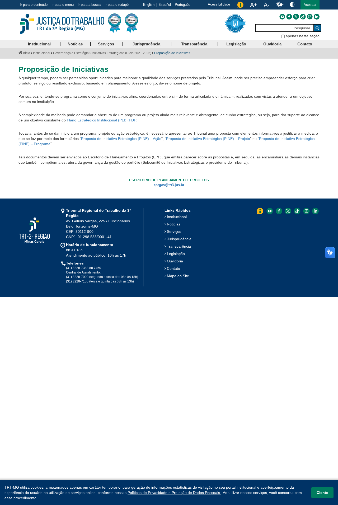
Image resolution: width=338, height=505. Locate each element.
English (148, 5)
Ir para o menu (62, 5)
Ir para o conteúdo (34, 5)
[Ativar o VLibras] (280, 5)
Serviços (174, 231)
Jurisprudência (179, 239)
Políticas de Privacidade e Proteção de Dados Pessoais (174, 492)
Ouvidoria (175, 261)
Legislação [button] (236, 44)
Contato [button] (304, 44)
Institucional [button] (39, 44)
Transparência (179, 246)
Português (182, 5)
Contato (173, 268)
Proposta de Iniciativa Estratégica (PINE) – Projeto (208, 138)
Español (164, 5)
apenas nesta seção (303, 36)
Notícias (173, 224)
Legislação (176, 254)
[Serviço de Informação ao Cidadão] (240, 5)
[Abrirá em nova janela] (282, 17)
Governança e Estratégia (71, 53)
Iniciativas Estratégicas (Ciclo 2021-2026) (121, 53)
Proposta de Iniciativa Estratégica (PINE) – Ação (121, 138)
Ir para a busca (89, 5)
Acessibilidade (219, 4)
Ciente (322, 492)
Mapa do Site (178, 276)
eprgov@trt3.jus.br (169, 185)
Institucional (41, 53)
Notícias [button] (75, 44)
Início (26, 53)
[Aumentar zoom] (253, 5)
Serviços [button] (106, 44)
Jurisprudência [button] (146, 44)
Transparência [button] (194, 44)
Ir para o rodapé (117, 5)
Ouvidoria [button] (272, 44)
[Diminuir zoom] (266, 5)
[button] (310, 5)
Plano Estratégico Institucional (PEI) (96, 120)
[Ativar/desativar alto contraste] (292, 4)
